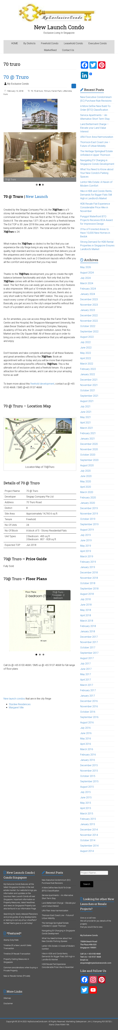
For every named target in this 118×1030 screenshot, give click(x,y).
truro (6, 94)
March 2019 (86, 556)
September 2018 (89, 588)
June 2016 (86, 733)
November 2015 (89, 770)
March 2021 (86, 427)
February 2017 (88, 690)
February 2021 (88, 433)
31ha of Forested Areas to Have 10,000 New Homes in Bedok (95, 233)
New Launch (37, 196)
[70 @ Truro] (39, 100)
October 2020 (87, 454)
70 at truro (38, 91)
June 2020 (86, 476)
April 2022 (85, 358)
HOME (14, 43)
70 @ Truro (16, 77)
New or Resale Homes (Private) (17, 976)
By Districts (29, 43)
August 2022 (87, 336)
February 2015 (88, 818)
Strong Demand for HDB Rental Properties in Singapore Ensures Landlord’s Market (97, 245)
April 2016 (85, 743)
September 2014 (89, 845)
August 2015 (87, 786)
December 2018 (89, 572)
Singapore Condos (17, 887)
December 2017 (89, 636)
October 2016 (87, 711)
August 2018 (87, 594)
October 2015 (87, 776)
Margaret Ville (16, 707)
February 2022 (88, 369)
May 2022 (85, 352)
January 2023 (87, 310)
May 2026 (85, 267)
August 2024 (87, 272)
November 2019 (89, 513)
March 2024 (86, 283)
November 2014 (89, 835)
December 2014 (89, 829)
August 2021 (87, 401)
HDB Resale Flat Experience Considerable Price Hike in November (95, 207)
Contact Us (68, 50)
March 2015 (86, 813)
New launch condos (14, 698)
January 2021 (87, 438)
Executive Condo (97, 43)
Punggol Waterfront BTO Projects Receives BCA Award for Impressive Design (96, 220)
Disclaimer (8, 1003)
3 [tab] (43, 185)
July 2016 (85, 727)
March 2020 (86, 492)
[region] (40, 157)
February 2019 (88, 561)
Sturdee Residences (20, 704)
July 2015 (85, 792)
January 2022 (87, 374)
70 (32, 91)
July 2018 (85, 599)
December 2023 (89, 299)
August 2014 (87, 851)
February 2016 (88, 754)
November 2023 (89, 304)
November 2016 (89, 706)
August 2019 (87, 529)
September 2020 (89, 460)
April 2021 (85, 422)
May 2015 (85, 802)
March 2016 (86, 749)
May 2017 (85, 674)
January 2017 (87, 695)
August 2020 (87, 465)
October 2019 (87, 519)
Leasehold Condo (73, 43)
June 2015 (86, 797)
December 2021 (89, 379)
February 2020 (88, 497)
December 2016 (89, 701)
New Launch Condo (59, 27)
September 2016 (89, 717)
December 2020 (89, 444)
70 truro (47, 91)
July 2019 (85, 535)
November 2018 (89, 577)
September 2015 (89, 781)
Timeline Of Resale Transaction (17, 954)
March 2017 (86, 685)
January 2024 (87, 294)
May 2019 (85, 545)
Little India (67, 91)
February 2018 (88, 626)
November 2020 (89, 449)
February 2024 (88, 288)
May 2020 (85, 481)
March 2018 (86, 620)
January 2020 (87, 502)
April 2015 (85, 808)
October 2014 (87, 840)
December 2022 (89, 315)
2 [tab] (40, 185)
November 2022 (89, 320)
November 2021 (89, 385)
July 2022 (85, 342)
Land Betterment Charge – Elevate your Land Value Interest (94, 128)
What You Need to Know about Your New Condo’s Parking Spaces (96, 173)
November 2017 (89, 642)
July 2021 (85, 406)
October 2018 (87, 583)
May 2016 (85, 738)
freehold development (42, 383)
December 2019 (89, 508)
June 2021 (86, 411)
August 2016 (87, 722)
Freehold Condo (49, 43)
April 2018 (85, 615)
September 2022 (89, 331)
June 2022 (86, 347)
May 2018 (85, 610)
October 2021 (87, 390)
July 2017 (85, 663)
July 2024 (85, 278)
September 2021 (89, 395)
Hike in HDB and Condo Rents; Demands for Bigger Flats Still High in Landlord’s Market (96, 195)
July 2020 (85, 470)
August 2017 (87, 658)
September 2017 (89, 652)
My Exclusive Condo (18, 83)
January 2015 (87, 824)
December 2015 (89, 765)
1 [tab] (37, 185)
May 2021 (85, 417)
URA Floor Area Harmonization (96, 136)
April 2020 (85, 486)
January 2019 (87, 567)
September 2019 (89, 524)
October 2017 (87, 647)
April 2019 (85, 551)
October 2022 (87, 326)
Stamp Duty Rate (11, 940)
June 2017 (86, 668)
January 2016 (87, 760)
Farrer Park (56, 91)
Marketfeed (50, 50)
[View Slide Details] (40, 154)
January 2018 (87, 631)
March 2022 (86, 363)
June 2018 (86, 604)
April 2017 (85, 679)
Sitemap (7, 998)
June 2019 (86, 540)
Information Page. (28, 908)
